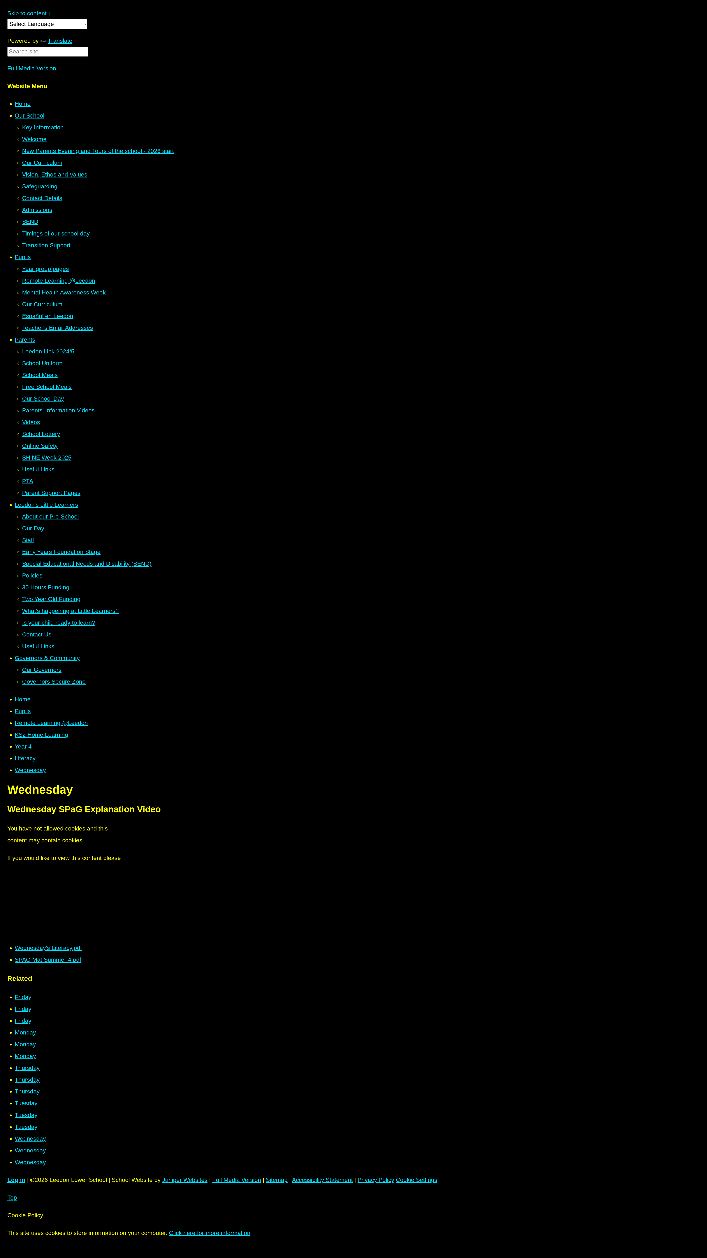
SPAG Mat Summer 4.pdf (48, 959)
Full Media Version (31, 68)
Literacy (25, 758)
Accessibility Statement (322, 1180)
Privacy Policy (376, 1180)
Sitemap (277, 1180)
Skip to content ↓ (29, 13)
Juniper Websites (184, 1180)
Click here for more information (209, 1233)
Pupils (23, 711)
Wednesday (30, 770)
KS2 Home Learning (41, 734)
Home (23, 699)
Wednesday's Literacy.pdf (48, 948)
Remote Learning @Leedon (51, 723)
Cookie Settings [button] (416, 1180)
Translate (60, 40)
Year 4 (23, 746)
